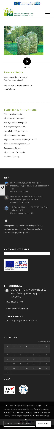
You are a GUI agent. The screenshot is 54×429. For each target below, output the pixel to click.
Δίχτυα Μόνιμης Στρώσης (14, 118)
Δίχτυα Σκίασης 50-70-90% (14, 135)
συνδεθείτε (9, 89)
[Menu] (46, 12)
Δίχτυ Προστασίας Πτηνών (14, 152)
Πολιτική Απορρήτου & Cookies (21, 320)
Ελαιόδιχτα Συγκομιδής (13, 114)
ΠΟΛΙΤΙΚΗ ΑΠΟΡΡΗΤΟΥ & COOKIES (19, 424)
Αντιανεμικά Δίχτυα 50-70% (15, 127)
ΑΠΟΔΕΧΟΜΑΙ (43, 424)
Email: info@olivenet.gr (17, 308)
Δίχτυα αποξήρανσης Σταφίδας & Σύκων (20, 139)
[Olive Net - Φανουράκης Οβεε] (22, 12)
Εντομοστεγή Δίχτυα (12, 148)
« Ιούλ (7, 379)
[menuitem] (46, 12)
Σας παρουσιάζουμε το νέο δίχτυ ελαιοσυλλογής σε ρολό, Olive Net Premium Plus (29, 186)
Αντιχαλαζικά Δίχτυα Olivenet (16, 131)
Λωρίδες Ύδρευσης (11, 156)
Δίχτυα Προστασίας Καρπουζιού (17, 144)
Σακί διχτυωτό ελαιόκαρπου (15, 122)
